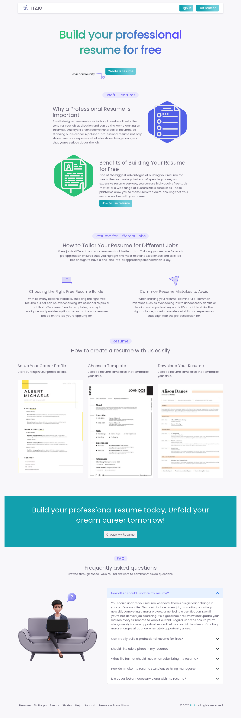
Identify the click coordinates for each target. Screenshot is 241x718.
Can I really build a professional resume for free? (147, 639)
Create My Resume (120, 534)
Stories (67, 705)
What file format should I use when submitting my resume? (154, 659)
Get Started (207, 8)
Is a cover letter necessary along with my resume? (148, 678)
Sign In (186, 8)
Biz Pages (40, 705)
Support (90, 705)
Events (54, 705)
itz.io (193, 705)
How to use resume (116, 203)
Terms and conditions (114, 705)
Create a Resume (120, 71)
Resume (25, 705)
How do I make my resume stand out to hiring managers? (153, 668)
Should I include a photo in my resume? (140, 649)
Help (78, 705)
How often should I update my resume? (140, 593)
